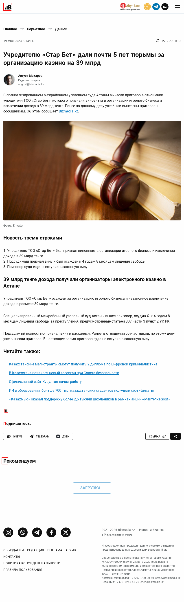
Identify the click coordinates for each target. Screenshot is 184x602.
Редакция (35, 550)
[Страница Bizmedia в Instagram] (8, 532)
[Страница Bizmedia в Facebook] (51, 532)
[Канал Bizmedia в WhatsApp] (23, 532)
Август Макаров (30, 75)
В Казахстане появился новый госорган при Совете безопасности (64, 373)
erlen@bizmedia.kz (152, 582)
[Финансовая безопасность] (130, 7)
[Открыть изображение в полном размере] (92, 170)
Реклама (54, 550)
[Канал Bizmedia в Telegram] (37, 532)
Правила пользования (22, 569)
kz (165, 7)
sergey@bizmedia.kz (167, 578)
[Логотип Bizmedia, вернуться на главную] (7, 7)
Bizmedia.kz (68, 111)
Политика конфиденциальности (31, 563)
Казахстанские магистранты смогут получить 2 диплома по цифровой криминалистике (83, 364)
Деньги (61, 29)
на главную (170, 40)
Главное (10, 29)
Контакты (11, 556)
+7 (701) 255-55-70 (127, 582)
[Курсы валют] (147, 7)
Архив (71, 550)
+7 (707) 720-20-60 (142, 578)
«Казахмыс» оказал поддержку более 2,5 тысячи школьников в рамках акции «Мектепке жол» (89, 399)
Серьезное (36, 29)
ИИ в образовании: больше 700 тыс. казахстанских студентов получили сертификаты (81, 390)
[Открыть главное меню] (177, 7)
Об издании (13, 550)
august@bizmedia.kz (31, 84)
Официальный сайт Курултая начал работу (45, 382)
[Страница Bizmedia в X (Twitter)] (66, 532)
